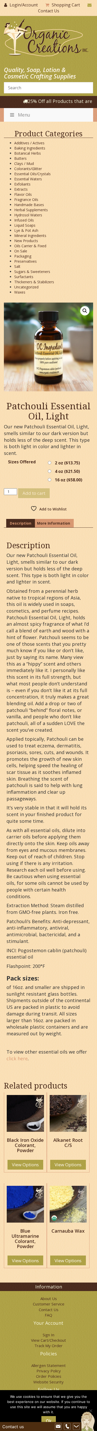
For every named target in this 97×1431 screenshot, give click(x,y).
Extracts (21, 189)
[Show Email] (58, 1426)
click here (17, 1058)
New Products (26, 240)
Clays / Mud (24, 163)
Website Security (48, 1381)
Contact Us (48, 11)
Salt (17, 266)
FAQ (48, 1315)
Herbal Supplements (31, 209)
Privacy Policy (48, 1370)
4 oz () (67, 471)
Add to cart (34, 493)
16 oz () (68, 480)
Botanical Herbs (27, 153)
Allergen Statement (48, 1365)
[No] (90, 1410)
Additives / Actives (29, 142)
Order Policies (48, 1376)
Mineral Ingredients (30, 235)
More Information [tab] (53, 523)
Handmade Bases (29, 204)
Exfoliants (22, 184)
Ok (48, 1421)
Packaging (22, 256)
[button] (84, 310)
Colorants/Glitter (28, 168)
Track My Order (48, 1345)
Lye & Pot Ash (26, 230)
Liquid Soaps (24, 225)
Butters (20, 158)
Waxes (19, 292)
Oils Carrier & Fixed (30, 245)
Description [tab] (20, 523)
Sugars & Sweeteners (32, 271)
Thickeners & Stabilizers (34, 281)
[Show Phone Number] (67, 1426)
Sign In (48, 1334)
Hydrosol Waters (28, 215)
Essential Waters (28, 178)
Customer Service (48, 1303)
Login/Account (24, 5)
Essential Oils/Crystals (32, 173)
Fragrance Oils (26, 199)
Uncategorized (26, 287)
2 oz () (67, 463)
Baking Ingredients (29, 148)
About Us (48, 1298)
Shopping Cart (66, 5)
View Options (25, 1165)
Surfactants (23, 276)
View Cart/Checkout (48, 1340)
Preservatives (25, 261)
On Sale (20, 251)
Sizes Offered (22, 462)
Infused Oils (24, 220)
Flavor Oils (23, 194)
